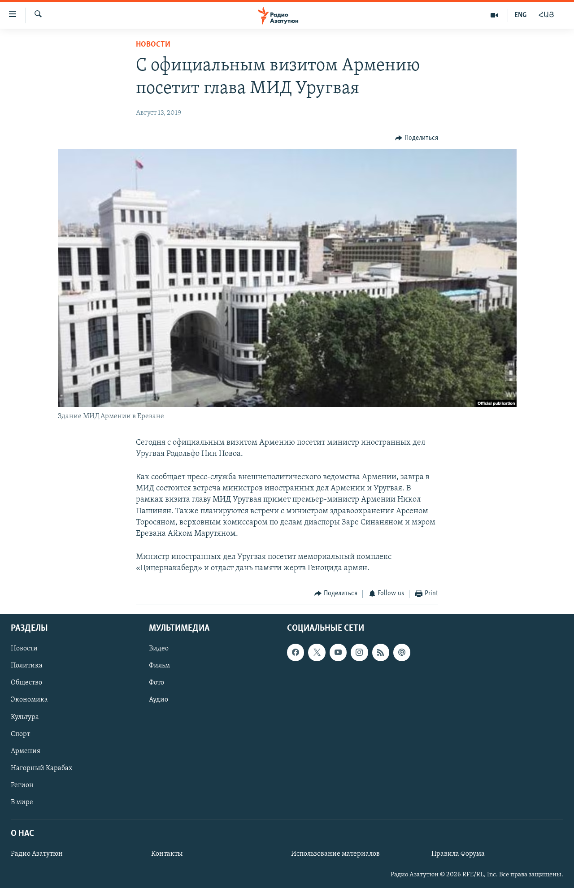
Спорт (20, 734)
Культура (25, 717)
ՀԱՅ (546, 15)
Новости (153, 45)
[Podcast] (401, 652)
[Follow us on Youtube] (338, 652)
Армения (25, 751)
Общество (26, 682)
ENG (520, 15)
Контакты (167, 854)
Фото (156, 682)
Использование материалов (335, 854)
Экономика (29, 700)
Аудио (158, 700)
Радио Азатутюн (37, 854)
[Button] (416, 138)
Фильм (159, 665)
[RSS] (380, 652)
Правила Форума (458, 854)
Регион (22, 785)
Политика (27, 665)
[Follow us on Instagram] (359, 652)
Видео (159, 648)
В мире (22, 802)
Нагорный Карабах (41, 768)
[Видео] (494, 15)
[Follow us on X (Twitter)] (316, 652)
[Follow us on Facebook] (295, 652)
